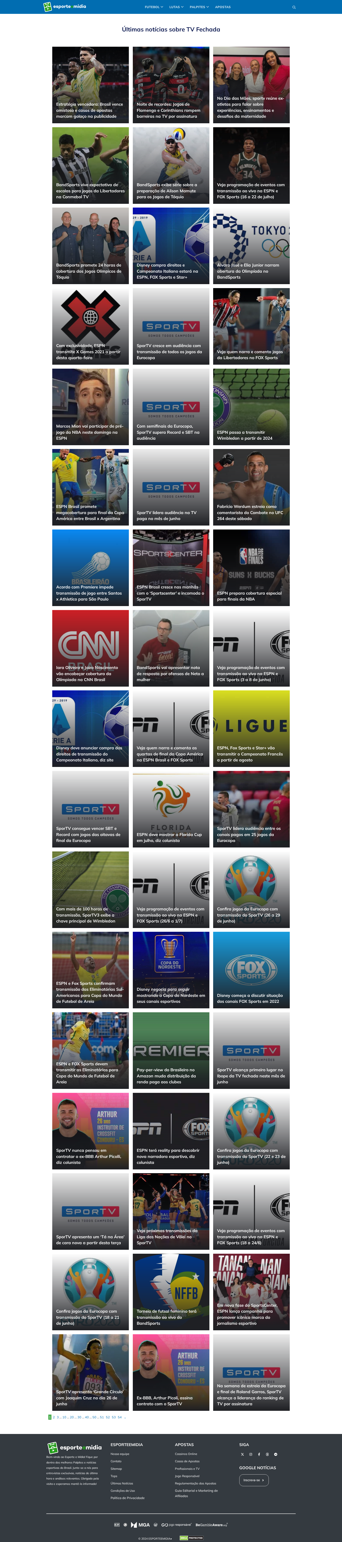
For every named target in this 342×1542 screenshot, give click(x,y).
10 (64, 1417)
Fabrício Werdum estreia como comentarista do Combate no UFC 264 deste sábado (250, 512)
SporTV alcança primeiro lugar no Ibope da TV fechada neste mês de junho (251, 1075)
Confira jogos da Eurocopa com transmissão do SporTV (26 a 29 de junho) (248, 914)
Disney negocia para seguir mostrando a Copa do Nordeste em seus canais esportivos (171, 995)
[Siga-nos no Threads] (267, 1454)
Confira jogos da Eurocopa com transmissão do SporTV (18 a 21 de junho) (87, 1317)
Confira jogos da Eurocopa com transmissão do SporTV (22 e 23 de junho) (251, 1156)
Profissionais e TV (187, 1469)
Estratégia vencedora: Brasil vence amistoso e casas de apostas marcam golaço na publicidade (89, 110)
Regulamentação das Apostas (195, 1483)
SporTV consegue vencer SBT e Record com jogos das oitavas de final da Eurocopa (88, 834)
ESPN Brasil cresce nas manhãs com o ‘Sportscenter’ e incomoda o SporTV (170, 593)
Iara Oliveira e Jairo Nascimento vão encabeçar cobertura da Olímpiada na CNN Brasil (87, 673)
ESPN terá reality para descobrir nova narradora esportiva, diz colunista (168, 1156)
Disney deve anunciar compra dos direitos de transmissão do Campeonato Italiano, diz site (89, 754)
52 (108, 1417)
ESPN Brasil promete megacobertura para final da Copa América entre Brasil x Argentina (90, 512)
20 (72, 1417)
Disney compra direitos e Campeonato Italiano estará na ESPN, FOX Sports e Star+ (167, 271)
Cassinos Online (186, 1454)
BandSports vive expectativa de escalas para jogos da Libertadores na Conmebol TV (90, 190)
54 (120, 1417)
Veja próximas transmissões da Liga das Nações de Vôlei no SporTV (167, 1236)
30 (79, 1417)
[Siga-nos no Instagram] (251, 1454)
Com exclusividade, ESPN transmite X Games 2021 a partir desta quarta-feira (88, 351)
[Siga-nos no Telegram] (276, 1454)
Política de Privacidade (128, 1498)
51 (102, 1417)
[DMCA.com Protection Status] (192, 1539)
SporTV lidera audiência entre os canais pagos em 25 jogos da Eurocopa (249, 834)
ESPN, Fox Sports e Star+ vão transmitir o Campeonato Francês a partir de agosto (250, 754)
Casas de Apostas (187, 1461)
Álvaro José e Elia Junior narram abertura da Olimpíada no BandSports (248, 271)
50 (94, 1417)
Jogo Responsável (187, 1476)
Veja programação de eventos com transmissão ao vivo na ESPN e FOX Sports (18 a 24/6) (251, 1236)
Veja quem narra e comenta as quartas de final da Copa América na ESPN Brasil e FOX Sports (170, 754)
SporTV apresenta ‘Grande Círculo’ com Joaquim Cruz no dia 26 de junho (90, 1397)
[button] (294, 7)
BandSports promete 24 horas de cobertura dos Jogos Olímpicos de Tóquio (88, 271)
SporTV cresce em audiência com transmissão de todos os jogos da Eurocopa (169, 351)
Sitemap (116, 1469)
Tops (114, 1476)
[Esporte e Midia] (64, 7)
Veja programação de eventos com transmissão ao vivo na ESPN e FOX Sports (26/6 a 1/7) (170, 914)
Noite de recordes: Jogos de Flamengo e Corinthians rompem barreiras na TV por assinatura (168, 110)
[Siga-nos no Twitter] (242, 1454)
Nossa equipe (120, 1454)
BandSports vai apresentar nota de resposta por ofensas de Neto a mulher (170, 673)
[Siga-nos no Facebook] (259, 1454)
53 (114, 1417)
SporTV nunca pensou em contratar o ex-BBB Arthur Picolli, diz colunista (88, 1156)
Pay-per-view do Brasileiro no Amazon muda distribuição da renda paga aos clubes (166, 1075)
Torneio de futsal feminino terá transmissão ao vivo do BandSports (167, 1317)
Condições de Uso (123, 1491)
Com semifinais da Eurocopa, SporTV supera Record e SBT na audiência (168, 432)
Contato (116, 1461)
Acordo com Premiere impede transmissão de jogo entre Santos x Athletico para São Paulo (89, 593)
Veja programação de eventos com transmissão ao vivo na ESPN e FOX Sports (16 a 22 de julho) (251, 190)
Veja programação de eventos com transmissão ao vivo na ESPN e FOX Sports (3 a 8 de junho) (251, 673)
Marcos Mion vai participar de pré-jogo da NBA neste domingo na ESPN (90, 432)
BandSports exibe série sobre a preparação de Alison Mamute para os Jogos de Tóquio (167, 190)
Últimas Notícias (122, 1483)
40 (87, 1417)
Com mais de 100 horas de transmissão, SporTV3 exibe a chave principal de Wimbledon (85, 914)
